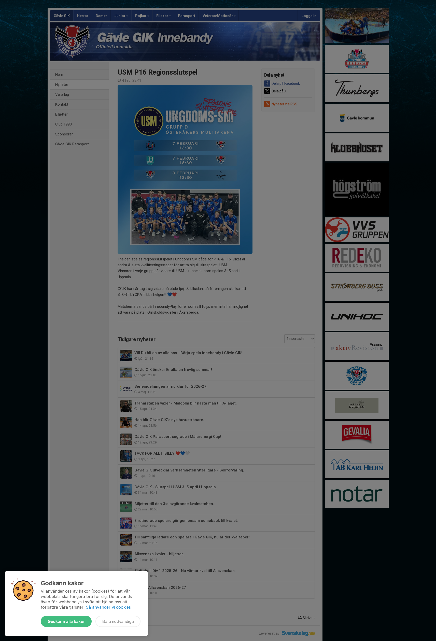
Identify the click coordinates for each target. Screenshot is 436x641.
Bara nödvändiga (118, 621)
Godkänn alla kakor (66, 621)
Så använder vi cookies (108, 607)
